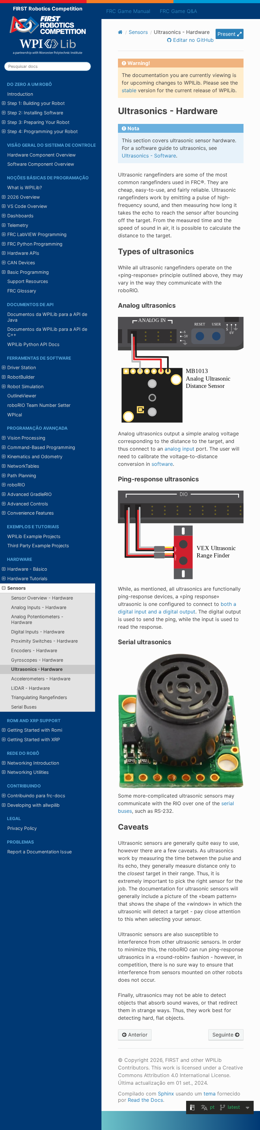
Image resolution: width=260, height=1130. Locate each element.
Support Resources (27, 281)
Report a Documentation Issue (39, 851)
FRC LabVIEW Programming (37, 234)
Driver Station (21, 367)
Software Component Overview (40, 164)
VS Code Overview (27, 206)
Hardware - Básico (27, 569)
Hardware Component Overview (41, 154)
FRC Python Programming (34, 244)
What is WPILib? (24, 187)
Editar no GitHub (193, 39)
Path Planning (21, 475)
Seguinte (223, 1034)
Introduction (20, 94)
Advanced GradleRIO (29, 494)
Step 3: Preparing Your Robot (38, 122)
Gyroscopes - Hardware (37, 660)
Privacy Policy (22, 828)
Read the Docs (145, 1100)
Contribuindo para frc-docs (36, 795)
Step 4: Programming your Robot (42, 131)
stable (129, 90)
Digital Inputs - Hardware (37, 631)
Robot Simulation (25, 386)
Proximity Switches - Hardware (44, 641)
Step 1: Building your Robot (36, 103)
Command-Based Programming (41, 447)
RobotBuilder (21, 377)
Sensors (16, 588)
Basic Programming (28, 272)
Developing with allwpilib (33, 805)
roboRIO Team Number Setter (38, 405)
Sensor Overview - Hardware (42, 597)
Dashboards (20, 215)
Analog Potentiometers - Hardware (37, 619)
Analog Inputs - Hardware (38, 607)
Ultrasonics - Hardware (37, 669)
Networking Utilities (28, 772)
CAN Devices (21, 262)
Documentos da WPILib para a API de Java (47, 317)
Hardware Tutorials (27, 578)
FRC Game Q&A (178, 11)
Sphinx (166, 1093)
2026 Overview (23, 197)
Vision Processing (26, 437)
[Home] (120, 32)
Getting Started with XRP (33, 739)
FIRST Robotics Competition (47, 8)
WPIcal (14, 414)
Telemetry (17, 225)
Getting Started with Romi (34, 730)
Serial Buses (24, 706)
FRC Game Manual (128, 11)
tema (210, 1093)
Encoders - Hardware (34, 650)
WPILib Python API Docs (33, 344)
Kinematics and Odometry (34, 456)
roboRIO (16, 484)
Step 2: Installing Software (35, 112)
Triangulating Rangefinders (39, 697)
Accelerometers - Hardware (40, 678)
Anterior (137, 1034)
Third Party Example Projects (38, 545)
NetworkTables (23, 466)
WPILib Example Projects (34, 536)
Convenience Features (30, 513)
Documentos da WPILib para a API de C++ (47, 331)
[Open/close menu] (3, 103)
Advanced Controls (27, 503)
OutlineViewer (21, 395)
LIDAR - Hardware (30, 688)
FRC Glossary (21, 290)
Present (227, 34)
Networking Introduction (33, 763)
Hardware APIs (23, 253)
